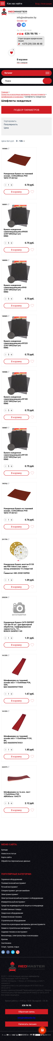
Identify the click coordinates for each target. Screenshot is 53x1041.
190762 (4, 483)
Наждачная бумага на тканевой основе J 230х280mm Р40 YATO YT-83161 (18, 511)
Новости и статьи (8, 853)
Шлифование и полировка (12, 97)
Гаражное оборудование (11, 879)
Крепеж (4, 939)
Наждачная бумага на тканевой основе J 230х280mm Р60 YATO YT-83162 (18, 176)
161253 (4, 711)
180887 (4, 428)
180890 (4, 260)
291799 (4, 539)
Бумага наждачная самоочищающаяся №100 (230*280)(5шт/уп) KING (16, 456)
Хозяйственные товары (11, 909)
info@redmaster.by (26, 17)
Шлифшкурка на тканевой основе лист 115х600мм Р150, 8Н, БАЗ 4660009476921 (18, 739)
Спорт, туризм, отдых (10, 947)
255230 (4, 597)
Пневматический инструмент (13, 883)
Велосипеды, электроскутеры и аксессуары (19, 936)
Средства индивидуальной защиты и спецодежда (22, 906)
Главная (4, 92)
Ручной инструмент (9, 887)
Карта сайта (6, 857)
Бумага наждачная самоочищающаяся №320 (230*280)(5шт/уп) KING (16, 344)
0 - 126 (19, 141)
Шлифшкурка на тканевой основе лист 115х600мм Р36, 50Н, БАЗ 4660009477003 (17, 683)
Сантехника (6, 943)
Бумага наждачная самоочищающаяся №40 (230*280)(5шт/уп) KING (15, 288)
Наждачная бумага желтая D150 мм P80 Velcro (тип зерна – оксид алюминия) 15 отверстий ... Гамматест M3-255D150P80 (19, 568)
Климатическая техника (11, 917)
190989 (4, 148)
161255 (4, 655)
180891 (4, 204)
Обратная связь (26, 1011)
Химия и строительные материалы (15, 928)
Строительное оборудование (13, 921)
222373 (4, 767)
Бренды (4, 850)
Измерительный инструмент (13, 902)
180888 (4, 372)
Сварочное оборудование (12, 913)
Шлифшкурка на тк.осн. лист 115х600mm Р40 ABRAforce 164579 (17, 794)
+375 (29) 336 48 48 (32, 44)
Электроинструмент (9, 894)
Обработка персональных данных (15, 861)
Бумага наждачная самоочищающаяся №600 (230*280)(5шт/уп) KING (16, 232)
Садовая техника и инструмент (14, 932)
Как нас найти (14, 3)
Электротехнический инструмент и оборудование (22, 898)
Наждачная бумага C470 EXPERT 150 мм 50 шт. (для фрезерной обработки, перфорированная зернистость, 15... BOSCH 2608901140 (19, 626)
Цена (6, 128)
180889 (4, 316)
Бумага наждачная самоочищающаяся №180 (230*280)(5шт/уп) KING (16, 400)
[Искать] (47, 81)
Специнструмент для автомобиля (15, 891)
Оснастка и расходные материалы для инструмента (23, 94)
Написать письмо (27, 1024)
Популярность (11, 124)
